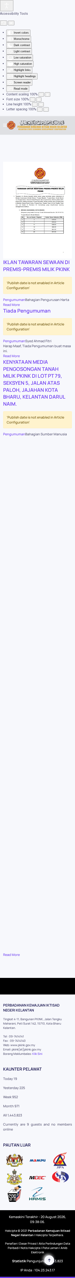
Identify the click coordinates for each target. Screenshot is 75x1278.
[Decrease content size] (41, 94)
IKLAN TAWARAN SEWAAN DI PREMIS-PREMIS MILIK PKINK (36, 266)
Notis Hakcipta (30, 1248)
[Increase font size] (38, 99)
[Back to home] (37, 125)
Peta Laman (50, 1248)
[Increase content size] (47, 94)
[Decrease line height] (35, 104)
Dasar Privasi (27, 1243)
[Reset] (3, 23)
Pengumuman (14, 299)
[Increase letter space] (46, 109)
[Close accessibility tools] (11, 23)
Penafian (11, 1243)
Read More (11, 304)
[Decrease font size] (32, 99)
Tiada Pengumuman (27, 310)
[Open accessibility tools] (6, 5)
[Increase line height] (41, 104)
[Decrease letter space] (39, 109)
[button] (5, 125)
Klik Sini (37, 1054)
